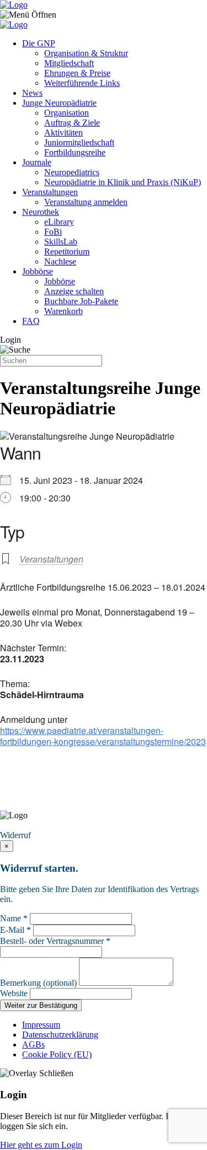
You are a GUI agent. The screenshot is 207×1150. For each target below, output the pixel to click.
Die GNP (38, 43)
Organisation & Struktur (86, 53)
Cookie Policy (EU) (57, 1054)
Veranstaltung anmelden (86, 202)
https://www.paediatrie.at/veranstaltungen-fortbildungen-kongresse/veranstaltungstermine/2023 (103, 736)
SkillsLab (60, 241)
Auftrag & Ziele (72, 122)
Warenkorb (63, 311)
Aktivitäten (63, 132)
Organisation (66, 112)
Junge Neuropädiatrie (59, 102)
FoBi (53, 231)
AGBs (33, 1044)
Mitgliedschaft (69, 63)
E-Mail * (15, 930)
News (32, 93)
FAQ (31, 321)
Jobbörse (37, 271)
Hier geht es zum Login (41, 1144)
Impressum (41, 1024)
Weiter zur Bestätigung (40, 1005)
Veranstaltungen (50, 192)
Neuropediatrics (71, 172)
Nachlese (60, 261)
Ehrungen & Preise (77, 73)
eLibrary (59, 221)
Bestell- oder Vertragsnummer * (55, 941)
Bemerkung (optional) (38, 982)
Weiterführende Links (82, 83)
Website (14, 993)
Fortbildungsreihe (74, 152)
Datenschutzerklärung (60, 1034)
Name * (14, 918)
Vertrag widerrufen (36, 825)
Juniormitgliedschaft (79, 142)
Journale (36, 162)
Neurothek (40, 212)
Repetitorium (66, 251)
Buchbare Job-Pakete (81, 301)
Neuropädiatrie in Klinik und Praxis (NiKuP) (122, 182)
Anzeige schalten (74, 291)
